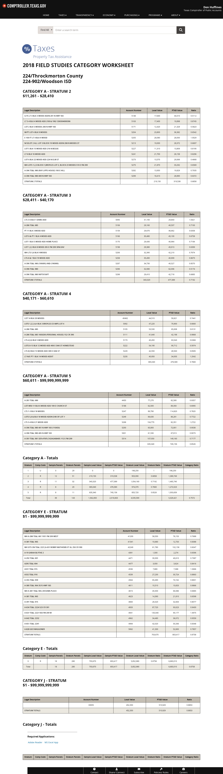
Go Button (181, 30)
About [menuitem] (174, 15)
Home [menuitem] (46, 15)
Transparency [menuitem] (84, 15)
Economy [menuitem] (108, 15)
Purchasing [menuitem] (131, 15)
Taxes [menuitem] (62, 15)
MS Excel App (51, 742)
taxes (42, 48)
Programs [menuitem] (154, 15)
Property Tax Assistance (52, 56)
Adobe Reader (35, 742)
